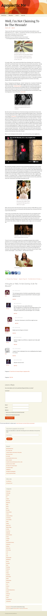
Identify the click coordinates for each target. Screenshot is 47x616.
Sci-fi (7, 584)
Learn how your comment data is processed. (25, 423)
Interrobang (8, 550)
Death (14, 27)
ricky (8, 308)
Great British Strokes (10, 542)
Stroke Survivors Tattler (10, 463)
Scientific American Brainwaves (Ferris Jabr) (14, 461)
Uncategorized (9, 599)
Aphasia (7, 494)
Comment (7, 390)
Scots (7, 588)
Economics (8, 531)
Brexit (7, 508)
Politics (7, 572)
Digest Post (8, 525)
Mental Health (8, 557)
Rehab (7, 578)
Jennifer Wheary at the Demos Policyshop (14, 452)
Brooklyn (7, 510)
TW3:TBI (11, 377)
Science (7, 586)
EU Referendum (9, 534)
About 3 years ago (8, 608)
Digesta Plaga (8, 527)
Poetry (7, 570)
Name (6, 405)
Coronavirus (8, 517)
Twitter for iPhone (25, 608)
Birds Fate (8, 500)
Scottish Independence (10, 589)
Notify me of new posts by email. (13, 414)
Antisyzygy (8, 493)
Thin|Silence (8, 469)
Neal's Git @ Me (9, 460)
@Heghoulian (8, 606)
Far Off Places (8, 481)
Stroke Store (3, 15)
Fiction (7, 536)
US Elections (8, 601)
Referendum (8, 576)
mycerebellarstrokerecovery (11, 458)
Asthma (7, 498)
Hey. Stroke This (9, 450)
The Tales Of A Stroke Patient (11, 465)
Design (7, 523)
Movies (7, 561)
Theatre (7, 595)
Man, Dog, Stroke (9, 454)
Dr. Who (7, 529)
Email (6, 407)
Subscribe (9, 438)
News (7, 565)
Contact (17, 15)
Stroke (7, 591)
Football (7, 538)
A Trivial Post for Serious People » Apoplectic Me (19, 371)
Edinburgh (8, 532)
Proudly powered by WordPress (11, 613)
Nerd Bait (8, 563)
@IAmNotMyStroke (9, 448)
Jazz (7, 551)
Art (6, 496)
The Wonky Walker (9, 467)
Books (7, 506)
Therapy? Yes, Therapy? (11, 279)
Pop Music (8, 574)
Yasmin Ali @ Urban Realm (10, 473)
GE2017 (7, 540)
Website (6, 410)
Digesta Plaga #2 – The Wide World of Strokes (30, 279)
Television (8, 593)
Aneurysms (8, 491)
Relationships (8, 580)
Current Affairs (9, 519)
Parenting (8, 567)
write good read (9, 483)
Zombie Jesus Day (17, 86)
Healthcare (8, 544)
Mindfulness (8, 559)
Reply (15, 299)
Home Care (8, 548)
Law (7, 553)
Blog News (11, 15)
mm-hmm (14, 116)
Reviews (7, 582)
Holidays (7, 546)
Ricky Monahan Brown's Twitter (17, 608)
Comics (7, 513)
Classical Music (9, 512)
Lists (7, 555)
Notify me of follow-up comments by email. (15, 412)
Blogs (7, 504)
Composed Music (9, 515)
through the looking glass (11, 471)
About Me (23, 15)
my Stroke (8, 456)
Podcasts (8, 569)
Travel (7, 597)
